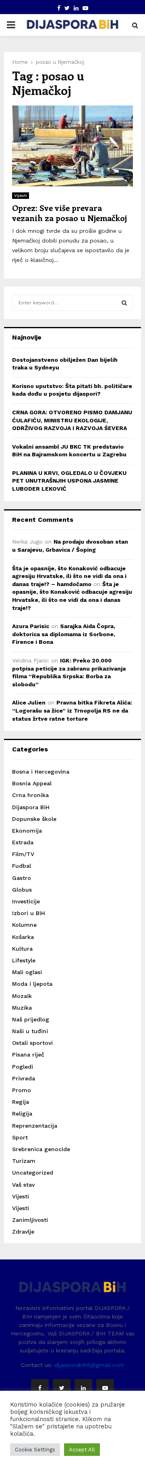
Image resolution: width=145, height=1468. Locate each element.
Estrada (22, 842)
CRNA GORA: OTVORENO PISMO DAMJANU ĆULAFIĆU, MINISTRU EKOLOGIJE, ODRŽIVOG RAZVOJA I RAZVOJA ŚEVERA (72, 420)
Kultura (22, 948)
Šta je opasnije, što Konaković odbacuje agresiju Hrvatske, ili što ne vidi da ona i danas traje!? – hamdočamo (69, 576)
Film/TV (23, 854)
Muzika (22, 1007)
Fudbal (21, 866)
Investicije (26, 901)
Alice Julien (29, 702)
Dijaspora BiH (31, 807)
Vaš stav (23, 1184)
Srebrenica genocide (41, 1149)
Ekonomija (27, 830)
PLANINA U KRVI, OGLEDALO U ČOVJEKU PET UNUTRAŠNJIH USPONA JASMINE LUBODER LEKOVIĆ (69, 481)
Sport (20, 1137)
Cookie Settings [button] (35, 1450)
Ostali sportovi (32, 1043)
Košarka (23, 937)
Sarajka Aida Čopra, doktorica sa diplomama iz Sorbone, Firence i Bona (63, 634)
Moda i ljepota (32, 984)
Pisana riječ (28, 1054)
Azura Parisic (30, 626)
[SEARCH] (124, 303)
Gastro (21, 878)
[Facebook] (40, 1388)
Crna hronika (30, 795)
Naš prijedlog (30, 1019)
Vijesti (20, 195)
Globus (22, 889)
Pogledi (22, 1066)
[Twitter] (61, 1388)
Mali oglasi (27, 972)
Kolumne (24, 925)
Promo (21, 1090)
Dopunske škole (34, 819)
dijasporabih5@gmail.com (89, 1365)
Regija (20, 1102)
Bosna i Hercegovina (40, 771)
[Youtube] (105, 1388)
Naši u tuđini (30, 1031)
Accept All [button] (82, 1450)
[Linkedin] (83, 1388)
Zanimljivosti (30, 1220)
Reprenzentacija (34, 1125)
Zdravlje (23, 1231)
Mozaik (22, 996)
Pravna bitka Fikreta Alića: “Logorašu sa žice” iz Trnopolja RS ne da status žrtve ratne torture (72, 710)
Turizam (23, 1161)
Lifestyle (23, 960)
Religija (22, 1113)
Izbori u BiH (28, 913)
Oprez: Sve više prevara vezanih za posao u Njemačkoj (69, 212)
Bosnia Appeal (32, 783)
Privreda (23, 1078)
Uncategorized (32, 1172)
